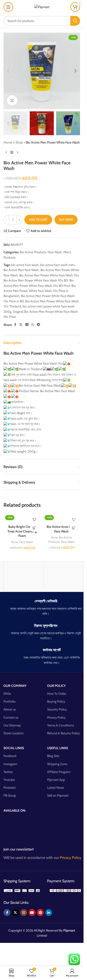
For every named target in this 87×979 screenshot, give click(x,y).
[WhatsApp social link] (32, 325)
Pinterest (9, 787)
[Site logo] (41, 6)
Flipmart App (56, 780)
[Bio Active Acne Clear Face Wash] (61, 517)
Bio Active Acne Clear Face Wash (61, 529)
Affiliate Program (58, 772)
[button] (8, 70)
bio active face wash (25, 265)
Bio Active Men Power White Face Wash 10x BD (35, 280)
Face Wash (55, 252)
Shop (19, 142)
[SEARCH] (75, 21)
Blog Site (53, 756)
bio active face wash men (57, 265)
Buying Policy (56, 701)
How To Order (56, 693)
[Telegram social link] (38, 325)
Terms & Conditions (60, 725)
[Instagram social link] (23, 912)
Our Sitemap (12, 725)
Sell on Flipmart (57, 795)
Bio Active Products (33, 252)
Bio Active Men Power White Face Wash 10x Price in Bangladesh (39, 291)
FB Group (9, 795)
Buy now (66, 219)
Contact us (10, 717)
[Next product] (17, 152)
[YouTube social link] (32, 912)
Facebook (9, 756)
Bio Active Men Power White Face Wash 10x (49, 275)
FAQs (7, 693)
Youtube (9, 780)
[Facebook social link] (15, 325)
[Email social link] (27, 325)
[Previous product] (6, 152)
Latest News (55, 787)
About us (9, 709)
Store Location (13, 733)
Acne (14, 542)
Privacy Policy (56, 717)
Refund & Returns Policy (63, 733)
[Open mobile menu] (8, 7)
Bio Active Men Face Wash (21, 270)
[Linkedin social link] (48, 912)
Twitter (8, 772)
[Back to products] (12, 152)
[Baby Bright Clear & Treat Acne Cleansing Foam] (22, 517)
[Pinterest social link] (40, 912)
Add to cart (38, 219)
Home (7, 142)
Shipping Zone (57, 764)
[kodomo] (63, 576)
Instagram (10, 764)
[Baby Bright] (23, 576)
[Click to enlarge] (12, 100)
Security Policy (57, 709)
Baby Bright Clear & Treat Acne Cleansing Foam (22, 531)
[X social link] (21, 325)
